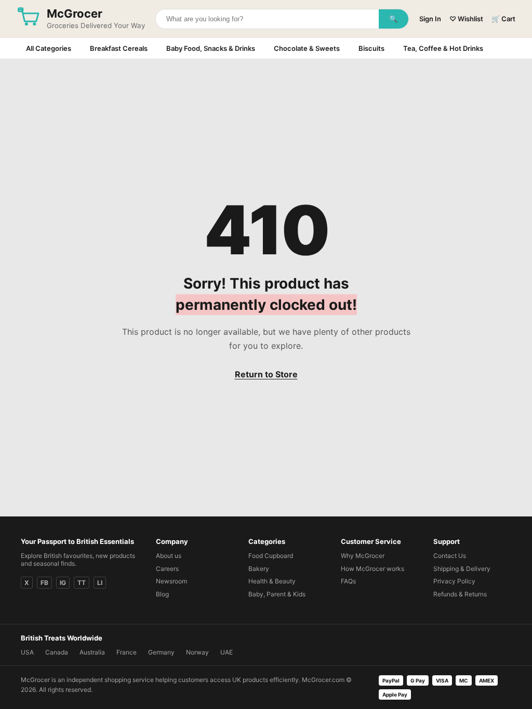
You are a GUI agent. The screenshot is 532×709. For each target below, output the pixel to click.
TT (81, 583)
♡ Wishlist (466, 19)
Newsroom (171, 581)
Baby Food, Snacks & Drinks (210, 48)
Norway (197, 652)
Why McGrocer (362, 556)
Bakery (258, 568)
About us (168, 556)
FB (44, 583)
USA (27, 652)
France (126, 652)
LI (99, 583)
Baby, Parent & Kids (276, 594)
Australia (92, 652)
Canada (56, 652)
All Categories (48, 48)
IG (63, 583)
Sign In (430, 19)
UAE (226, 652)
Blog (162, 594)
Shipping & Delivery (461, 568)
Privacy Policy (454, 581)
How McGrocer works (372, 568)
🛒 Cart (503, 19)
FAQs (348, 581)
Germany (161, 652)
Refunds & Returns (460, 594)
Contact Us (449, 556)
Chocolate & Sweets (307, 48)
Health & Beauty (272, 581)
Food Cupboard (270, 556)
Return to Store (266, 374)
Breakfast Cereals (119, 48)
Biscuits (371, 48)
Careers (167, 568)
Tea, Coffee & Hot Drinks (443, 48)
